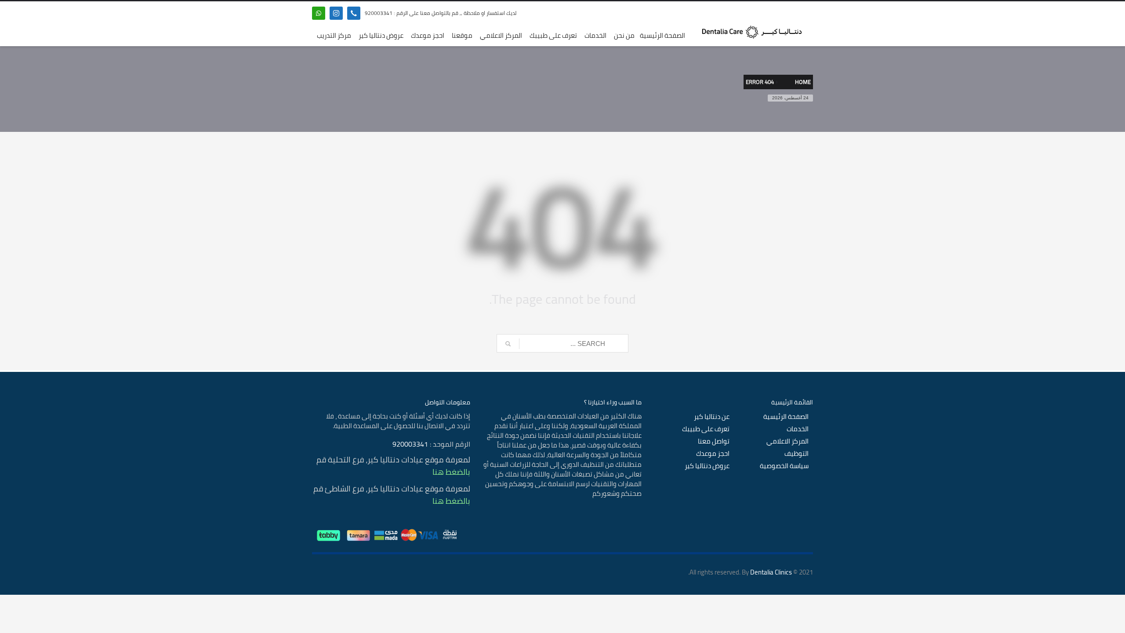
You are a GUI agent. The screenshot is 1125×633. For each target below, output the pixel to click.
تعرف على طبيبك (705, 429)
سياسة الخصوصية (784, 466)
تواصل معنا (713, 441)
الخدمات (798, 429)
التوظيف (796, 453)
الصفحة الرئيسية (786, 416)
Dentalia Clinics (771, 572)
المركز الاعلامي (787, 441)
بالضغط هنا (451, 472)
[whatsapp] (318, 13)
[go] (508, 344)
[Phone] (353, 13)
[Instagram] (336, 13)
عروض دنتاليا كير (707, 466)
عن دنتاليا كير (711, 416)
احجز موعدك (712, 453)
